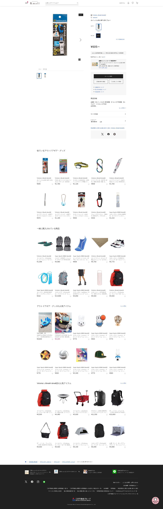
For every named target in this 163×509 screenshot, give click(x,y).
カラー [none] (92, 26)
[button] (60, 40)
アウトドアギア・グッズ (68, 462)
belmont (95, 17)
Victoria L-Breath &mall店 (99, 15)
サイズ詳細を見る (120, 39)
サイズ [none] (92, 35)
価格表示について (99, 87)
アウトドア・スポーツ (45, 462)
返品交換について (99, 91)
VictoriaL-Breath (33, 462)
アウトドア (57, 462)
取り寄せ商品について (100, 89)
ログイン (122, 3)
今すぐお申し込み (103, 67)
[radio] (98, 28)
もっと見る (122, 108)
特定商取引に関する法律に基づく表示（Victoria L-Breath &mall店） (108, 128)
